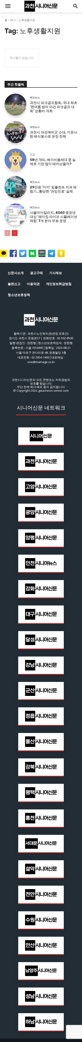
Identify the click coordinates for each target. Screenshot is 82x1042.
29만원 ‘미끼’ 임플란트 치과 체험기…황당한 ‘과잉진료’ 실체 (53, 189)
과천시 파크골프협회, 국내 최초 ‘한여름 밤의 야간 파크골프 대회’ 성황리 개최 (53, 107)
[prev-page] (7, 233)
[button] (7, 6)
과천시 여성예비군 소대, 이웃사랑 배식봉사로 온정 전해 (53, 134)
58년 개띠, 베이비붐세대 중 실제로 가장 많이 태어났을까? (53, 162)
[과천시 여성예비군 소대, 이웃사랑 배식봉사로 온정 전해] (15, 132)
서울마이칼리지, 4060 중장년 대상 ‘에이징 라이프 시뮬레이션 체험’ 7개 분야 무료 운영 (53, 217)
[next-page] (15, 233)
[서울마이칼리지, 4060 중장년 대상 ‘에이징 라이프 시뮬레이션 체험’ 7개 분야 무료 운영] (15, 214)
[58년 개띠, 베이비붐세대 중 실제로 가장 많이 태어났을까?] (15, 160)
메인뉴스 (35, 97)
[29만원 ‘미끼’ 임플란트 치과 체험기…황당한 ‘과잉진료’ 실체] (15, 187)
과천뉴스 (35, 127)
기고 (32, 154)
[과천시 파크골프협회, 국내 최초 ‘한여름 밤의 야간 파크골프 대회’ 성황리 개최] (15, 105)
